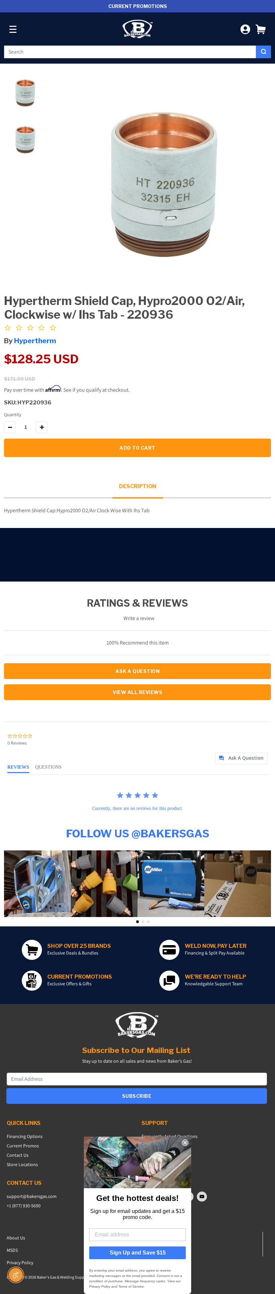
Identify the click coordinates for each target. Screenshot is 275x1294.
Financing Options (25, 1136)
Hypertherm (35, 340)
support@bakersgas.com (32, 1196)
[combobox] (130, 52)
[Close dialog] (185, 1142)
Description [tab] (137, 486)
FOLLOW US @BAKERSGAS (137, 833)
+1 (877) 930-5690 (24, 1206)
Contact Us (18, 1155)
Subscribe (137, 1096)
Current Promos (23, 1146)
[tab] (241, 758)
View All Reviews (137, 692)
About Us (16, 1238)
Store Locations (22, 1164)
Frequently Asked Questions (170, 1136)
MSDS (12, 1250)
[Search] (263, 52)
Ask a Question (137, 671)
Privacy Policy (20, 1263)
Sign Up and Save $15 (138, 1252)
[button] (261, 28)
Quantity (12, 414)
